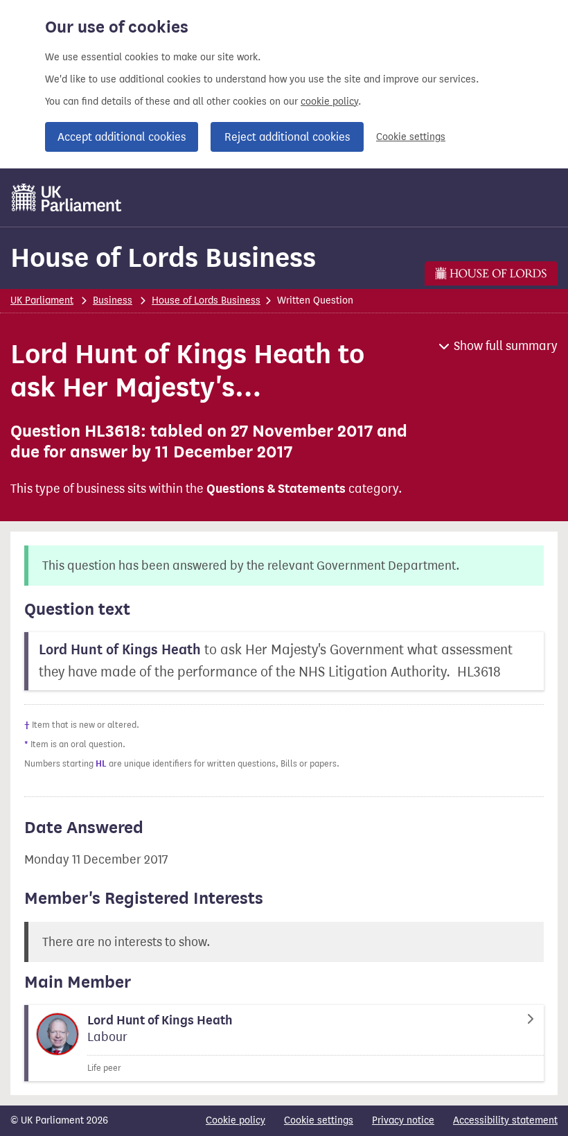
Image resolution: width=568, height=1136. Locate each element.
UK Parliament (41, 300)
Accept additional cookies (121, 136)
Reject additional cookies (287, 136)
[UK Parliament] (66, 197)
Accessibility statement (505, 1120)
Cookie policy (235, 1120)
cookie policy (329, 101)
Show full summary (506, 345)
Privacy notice (403, 1120)
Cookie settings (410, 137)
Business (112, 300)
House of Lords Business (163, 257)
